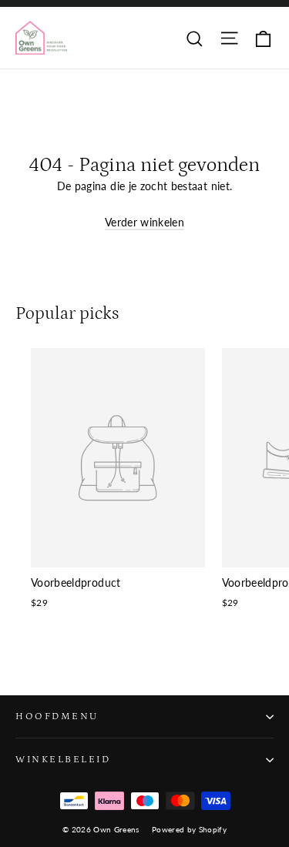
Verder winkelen (144, 222)
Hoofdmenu (57, 716)
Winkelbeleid (62, 759)
